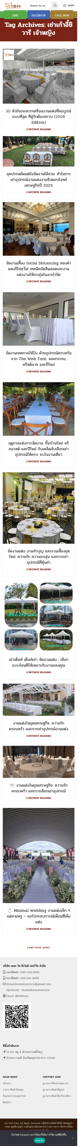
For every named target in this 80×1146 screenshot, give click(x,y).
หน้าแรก (7, 1083)
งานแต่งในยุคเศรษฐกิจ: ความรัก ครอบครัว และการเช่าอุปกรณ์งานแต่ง (38, 726)
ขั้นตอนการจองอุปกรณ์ (14, 1096)
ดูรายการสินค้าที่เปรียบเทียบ (57, 1096)
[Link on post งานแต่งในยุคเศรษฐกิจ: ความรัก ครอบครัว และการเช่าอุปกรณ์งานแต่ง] (38, 700)
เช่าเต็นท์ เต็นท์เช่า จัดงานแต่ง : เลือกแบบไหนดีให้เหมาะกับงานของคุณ (38, 662)
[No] (72, 1138)
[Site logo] (13, 5)
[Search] (55, 5)
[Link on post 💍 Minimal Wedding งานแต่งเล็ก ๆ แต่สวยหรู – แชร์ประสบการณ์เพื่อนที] (38, 855)
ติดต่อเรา (7, 1102)
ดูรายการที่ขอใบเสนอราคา (56, 1083)
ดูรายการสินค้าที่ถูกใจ (53, 1090)
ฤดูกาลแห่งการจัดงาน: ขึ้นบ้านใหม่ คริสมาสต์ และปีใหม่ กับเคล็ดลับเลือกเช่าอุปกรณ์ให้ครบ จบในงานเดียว (38, 449)
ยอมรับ (39, 1140)
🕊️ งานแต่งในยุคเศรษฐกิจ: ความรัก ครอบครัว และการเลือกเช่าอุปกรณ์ (39, 788)
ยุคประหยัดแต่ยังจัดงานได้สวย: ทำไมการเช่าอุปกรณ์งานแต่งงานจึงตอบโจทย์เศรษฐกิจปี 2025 (39, 180)
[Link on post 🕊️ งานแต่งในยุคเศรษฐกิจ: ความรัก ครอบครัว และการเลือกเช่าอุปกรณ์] (38, 762)
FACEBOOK (39, 15)
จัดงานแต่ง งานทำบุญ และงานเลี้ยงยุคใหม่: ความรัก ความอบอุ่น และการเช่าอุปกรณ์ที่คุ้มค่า (39, 557)
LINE (15, 15)
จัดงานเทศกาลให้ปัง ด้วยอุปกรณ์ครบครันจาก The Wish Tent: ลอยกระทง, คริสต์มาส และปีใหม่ (38, 359)
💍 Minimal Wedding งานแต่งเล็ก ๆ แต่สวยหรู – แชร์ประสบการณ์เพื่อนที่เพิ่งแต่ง (39, 916)
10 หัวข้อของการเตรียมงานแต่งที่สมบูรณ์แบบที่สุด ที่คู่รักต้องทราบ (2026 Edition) (38, 117)
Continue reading (38, 129)
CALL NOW (62, 15)
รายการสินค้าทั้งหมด (13, 1090)
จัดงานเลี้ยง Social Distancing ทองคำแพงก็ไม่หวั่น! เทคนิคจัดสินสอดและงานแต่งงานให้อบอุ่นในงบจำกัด (38, 269)
